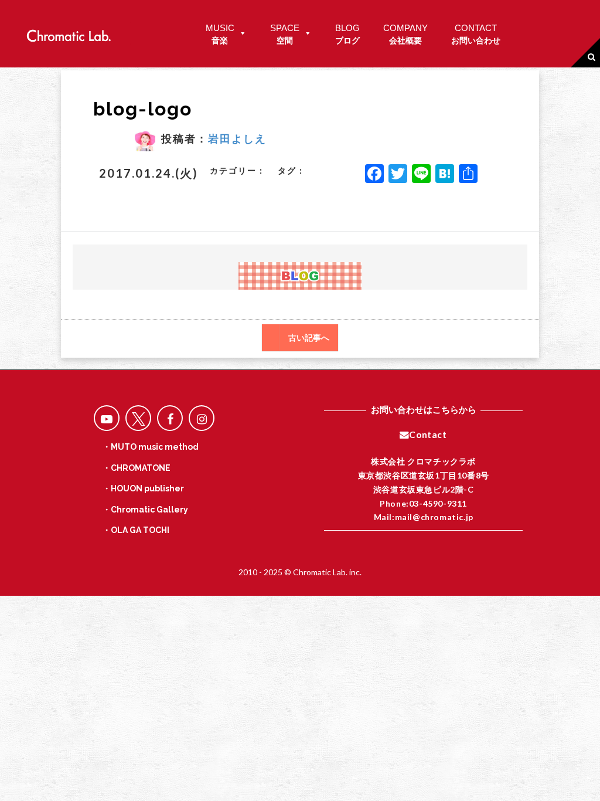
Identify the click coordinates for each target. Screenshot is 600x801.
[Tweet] (138, 418)
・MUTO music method (151, 447)
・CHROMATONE (137, 468)
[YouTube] (107, 418)
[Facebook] (374, 174)
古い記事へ (308, 337)
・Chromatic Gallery (145, 509)
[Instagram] (201, 418)
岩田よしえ (237, 138)
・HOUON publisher (143, 488)
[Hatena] (444, 174)
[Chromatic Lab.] (68, 33)
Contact (427, 434)
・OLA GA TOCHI (136, 530)
